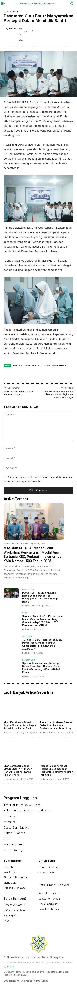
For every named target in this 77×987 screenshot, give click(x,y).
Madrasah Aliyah (11, 543)
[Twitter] (57, 31)
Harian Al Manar (11, 11)
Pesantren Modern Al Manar (54, 365)
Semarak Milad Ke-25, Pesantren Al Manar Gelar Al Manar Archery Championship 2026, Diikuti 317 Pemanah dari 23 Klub (42, 621)
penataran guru (32, 365)
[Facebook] (48, 31)
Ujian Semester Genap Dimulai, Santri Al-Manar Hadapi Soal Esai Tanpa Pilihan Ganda (18, 770)
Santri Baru (27, 636)
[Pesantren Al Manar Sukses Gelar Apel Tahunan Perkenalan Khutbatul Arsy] (57, 708)
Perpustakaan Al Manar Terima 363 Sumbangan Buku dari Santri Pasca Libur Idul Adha (56, 770)
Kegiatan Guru (28, 660)
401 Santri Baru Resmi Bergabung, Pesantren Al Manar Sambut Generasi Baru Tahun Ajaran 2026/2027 (42, 644)
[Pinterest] (65, 31)
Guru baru (17, 365)
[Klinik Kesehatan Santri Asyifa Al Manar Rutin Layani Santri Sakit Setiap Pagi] (20, 708)
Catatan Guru (28, 589)
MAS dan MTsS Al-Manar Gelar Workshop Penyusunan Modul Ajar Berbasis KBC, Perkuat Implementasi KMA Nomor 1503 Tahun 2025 (33, 554)
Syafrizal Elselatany (31, 605)
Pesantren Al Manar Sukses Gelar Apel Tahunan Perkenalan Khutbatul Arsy (56, 725)
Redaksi (12, 28)
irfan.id (10, 966)
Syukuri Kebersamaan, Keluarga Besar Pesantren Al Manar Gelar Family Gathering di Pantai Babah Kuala (41, 668)
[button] (68, 3)
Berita (25, 613)
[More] (51, 375)
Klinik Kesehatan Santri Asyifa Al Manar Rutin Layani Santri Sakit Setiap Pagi (20, 725)
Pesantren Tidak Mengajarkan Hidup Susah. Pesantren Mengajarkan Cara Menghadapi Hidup (40, 597)
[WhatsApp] (43, 375)
